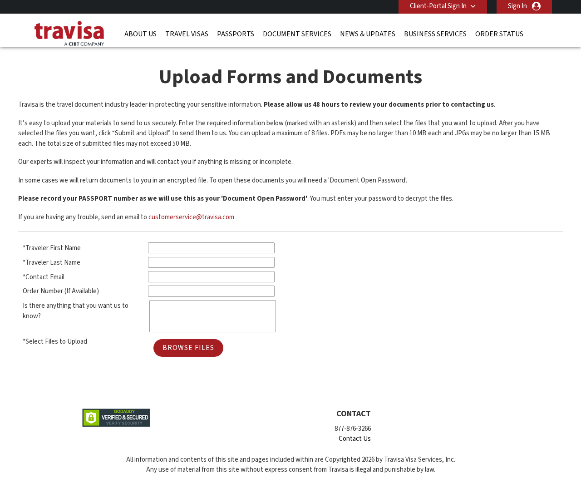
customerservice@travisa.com (191, 217)
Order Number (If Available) (61, 291)
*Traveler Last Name (51, 262)
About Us (140, 34)
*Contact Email (43, 277)
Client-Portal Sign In (438, 6)
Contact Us (355, 439)
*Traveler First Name (52, 248)
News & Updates (367, 34)
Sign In (517, 6)
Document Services (297, 34)
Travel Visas (186, 34)
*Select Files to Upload (55, 341)
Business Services (435, 34)
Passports (235, 34)
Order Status (499, 34)
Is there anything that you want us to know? (75, 311)
